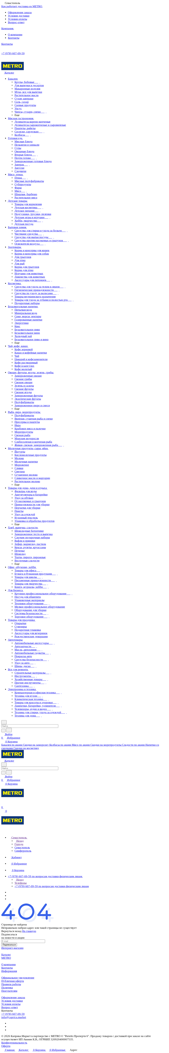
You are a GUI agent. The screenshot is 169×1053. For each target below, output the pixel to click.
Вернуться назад (11, 931)
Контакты (13, 37)
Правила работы (11, 984)
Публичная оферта (12, 981)
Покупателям (9, 990)
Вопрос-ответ (16, 22)
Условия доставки (18, 15)
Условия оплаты (17, 19)
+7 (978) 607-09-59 (13, 53)
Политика (7, 987)
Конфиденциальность (14, 1042)
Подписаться (9, 944)
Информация (9, 971)
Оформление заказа (20, 12)
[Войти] (2, 803)
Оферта (5, 1046)
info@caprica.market (13, 1017)
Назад (20, 840)
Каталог (6, 954)
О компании (15, 34)
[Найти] (9, 730)
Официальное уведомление (17, 977)
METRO (6, 957)
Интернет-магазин (12, 948)
